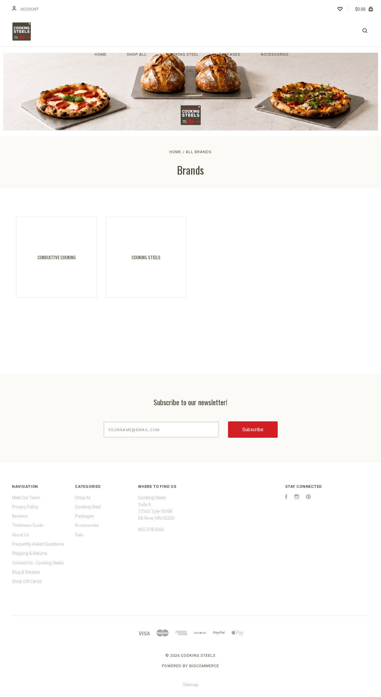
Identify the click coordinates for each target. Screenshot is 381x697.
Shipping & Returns (29, 553)
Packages (230, 54)
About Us (20, 535)
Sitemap (190, 684)
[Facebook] (286, 497)
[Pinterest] (308, 497)
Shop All (137, 54)
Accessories (275, 54)
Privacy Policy (25, 506)
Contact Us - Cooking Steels (38, 563)
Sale (191, 70)
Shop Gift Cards (27, 581)
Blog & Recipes (26, 572)
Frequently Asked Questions (38, 544)
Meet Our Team (26, 497)
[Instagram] (296, 497)
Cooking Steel (183, 54)
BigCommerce (204, 666)
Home (101, 54)
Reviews (19, 516)
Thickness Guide (27, 525)
